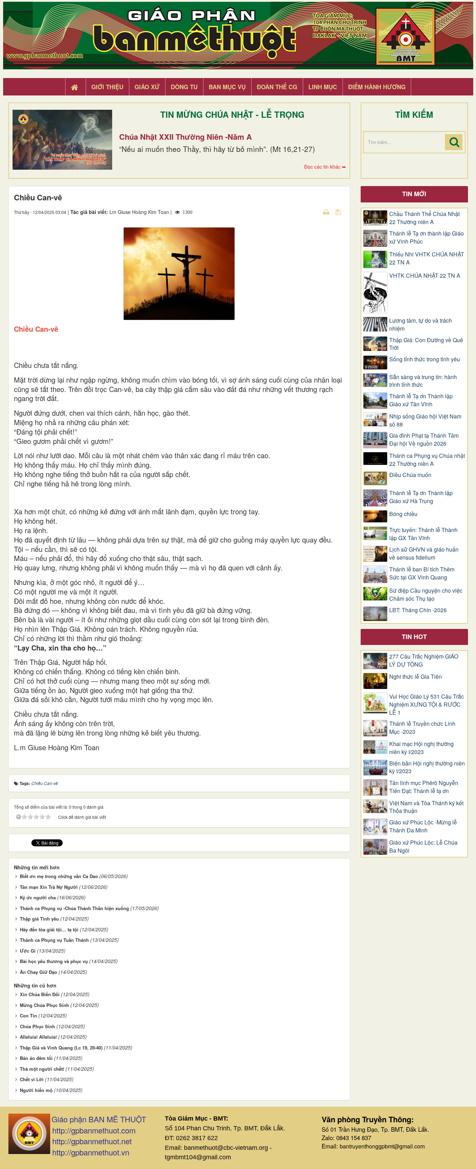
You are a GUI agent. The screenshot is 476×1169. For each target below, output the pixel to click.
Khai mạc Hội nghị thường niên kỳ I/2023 (421, 748)
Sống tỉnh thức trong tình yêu (424, 359)
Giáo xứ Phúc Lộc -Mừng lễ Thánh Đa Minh (423, 826)
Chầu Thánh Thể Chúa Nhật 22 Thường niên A (424, 218)
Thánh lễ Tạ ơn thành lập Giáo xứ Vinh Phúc (426, 237)
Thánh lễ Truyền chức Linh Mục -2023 (422, 728)
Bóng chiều (403, 514)
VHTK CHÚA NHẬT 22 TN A (424, 275)
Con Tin (28, 1015)
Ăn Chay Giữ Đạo (38, 972)
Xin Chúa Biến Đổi (40, 994)
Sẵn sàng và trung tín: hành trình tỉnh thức (423, 381)
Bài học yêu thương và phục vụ (54, 961)
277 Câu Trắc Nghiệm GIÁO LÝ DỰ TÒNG (423, 660)
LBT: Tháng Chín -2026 (418, 610)
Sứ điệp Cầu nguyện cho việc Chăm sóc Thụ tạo (425, 594)
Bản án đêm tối (36, 1058)
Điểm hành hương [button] (377, 87)
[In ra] (327, 211)
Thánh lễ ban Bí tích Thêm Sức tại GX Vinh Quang (421, 573)
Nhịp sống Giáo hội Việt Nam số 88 (425, 420)
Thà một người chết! (42, 1069)
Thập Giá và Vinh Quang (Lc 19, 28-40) (61, 1047)
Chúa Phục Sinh (37, 1026)
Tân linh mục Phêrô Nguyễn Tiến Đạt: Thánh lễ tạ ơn (423, 787)
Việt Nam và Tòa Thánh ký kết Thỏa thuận (426, 807)
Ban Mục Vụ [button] (227, 87)
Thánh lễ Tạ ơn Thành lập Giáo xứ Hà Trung (421, 497)
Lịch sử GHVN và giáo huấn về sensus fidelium (424, 553)
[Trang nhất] (75, 87)
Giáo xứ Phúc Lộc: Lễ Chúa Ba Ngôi (423, 846)
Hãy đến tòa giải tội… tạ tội (49, 929)
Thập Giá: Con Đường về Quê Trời (426, 344)
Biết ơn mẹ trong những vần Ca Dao (59, 876)
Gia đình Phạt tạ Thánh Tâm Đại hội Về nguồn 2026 (424, 439)
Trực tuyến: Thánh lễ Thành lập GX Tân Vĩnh (423, 534)
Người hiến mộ (36, 1090)
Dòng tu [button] (184, 87)
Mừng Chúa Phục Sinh (44, 1005)
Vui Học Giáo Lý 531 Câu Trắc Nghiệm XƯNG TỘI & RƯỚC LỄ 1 (426, 704)
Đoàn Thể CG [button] (277, 87)
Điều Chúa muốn (410, 475)
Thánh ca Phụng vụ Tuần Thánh (54, 940)
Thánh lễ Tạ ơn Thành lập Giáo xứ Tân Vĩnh (421, 400)
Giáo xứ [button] (147, 87)
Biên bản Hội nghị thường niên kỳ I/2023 (427, 767)
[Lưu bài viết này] (339, 211)
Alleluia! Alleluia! (38, 1036)
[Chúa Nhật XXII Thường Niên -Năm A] (62, 140)
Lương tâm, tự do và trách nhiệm (420, 324)
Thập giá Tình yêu (39, 918)
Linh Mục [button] (322, 87)
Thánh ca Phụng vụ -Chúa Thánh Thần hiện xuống (74, 908)
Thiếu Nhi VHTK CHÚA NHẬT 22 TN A (426, 258)
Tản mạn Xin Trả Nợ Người (49, 887)
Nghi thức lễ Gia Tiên (415, 676)
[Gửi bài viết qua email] (314, 211)
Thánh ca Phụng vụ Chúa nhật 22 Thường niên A (427, 460)
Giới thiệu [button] (107, 87)
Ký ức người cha (38, 897)
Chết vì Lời (32, 1079)
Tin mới (414, 193)
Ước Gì (28, 950)
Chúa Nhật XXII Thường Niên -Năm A (185, 136)
